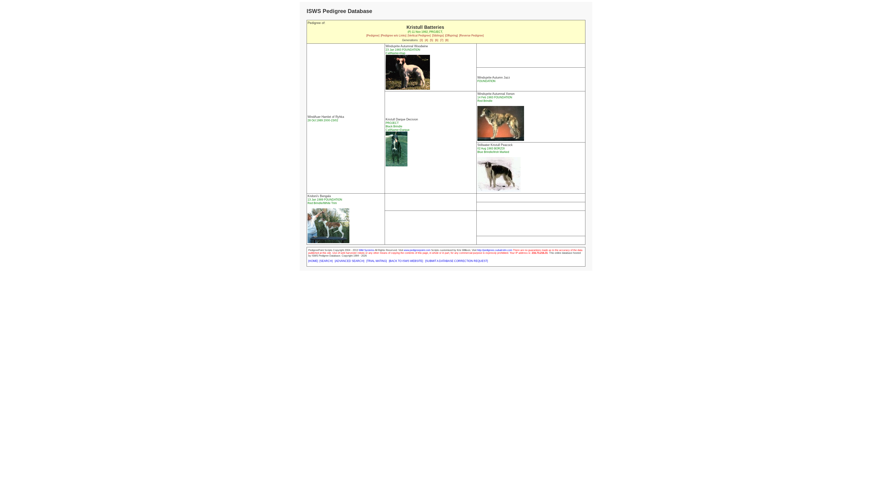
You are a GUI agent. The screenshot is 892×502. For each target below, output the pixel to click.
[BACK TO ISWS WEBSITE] (406, 261)
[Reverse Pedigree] (471, 35)
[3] (421, 40)
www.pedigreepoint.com (417, 250)
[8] (446, 40)
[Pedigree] (372, 35)
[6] (436, 40)
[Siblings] (438, 35)
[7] (441, 40)
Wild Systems (366, 250)
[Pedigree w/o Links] (393, 35)
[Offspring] (451, 35)
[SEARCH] (326, 261)
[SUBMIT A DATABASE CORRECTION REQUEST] (456, 261)
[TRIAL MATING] (376, 261)
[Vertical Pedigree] (419, 35)
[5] (431, 40)
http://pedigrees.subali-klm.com (494, 250)
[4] (426, 40)
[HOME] (313, 261)
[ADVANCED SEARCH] (349, 261)
